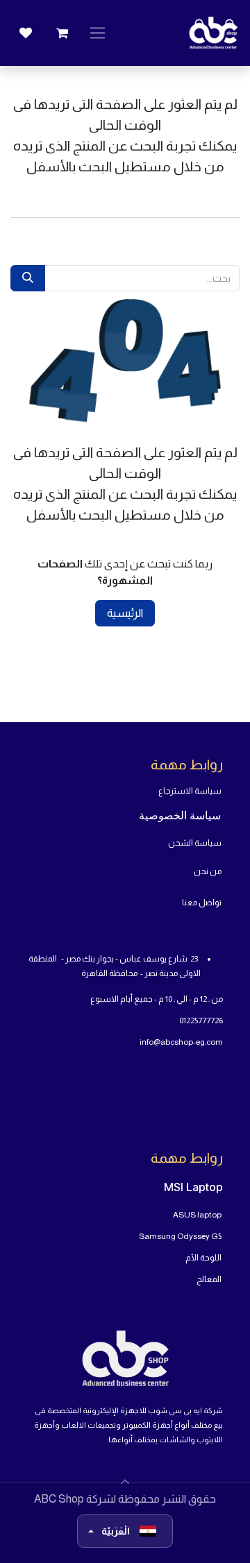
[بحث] (27, 278)
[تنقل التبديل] (97, 33)
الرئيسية (125, 613)
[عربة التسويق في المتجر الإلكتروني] (62, 33)
